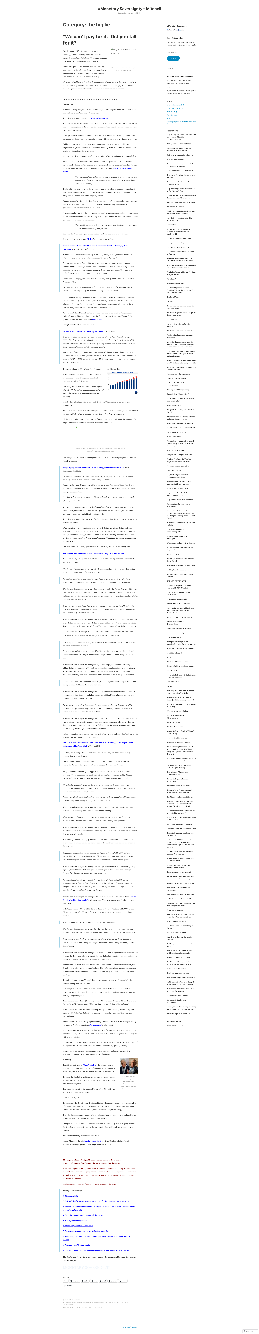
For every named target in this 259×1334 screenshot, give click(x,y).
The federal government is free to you (181, 565)
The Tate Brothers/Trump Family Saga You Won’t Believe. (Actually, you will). (181, 361)
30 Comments (69, 1307)
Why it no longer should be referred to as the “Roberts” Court (181, 189)
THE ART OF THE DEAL (176, 581)
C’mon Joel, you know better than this (181, 543)
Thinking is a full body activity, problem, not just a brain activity (179, 962)
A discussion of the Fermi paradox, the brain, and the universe (181, 989)
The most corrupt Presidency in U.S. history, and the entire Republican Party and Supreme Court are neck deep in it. (180, 750)
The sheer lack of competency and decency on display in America (179, 791)
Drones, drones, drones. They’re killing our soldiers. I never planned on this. (181, 1007)
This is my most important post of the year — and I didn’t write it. (181, 691)
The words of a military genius (178, 742)
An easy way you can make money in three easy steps (180, 307)
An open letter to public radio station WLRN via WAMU (180, 859)
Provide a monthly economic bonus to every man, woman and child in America (96, 1206)
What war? (171, 657)
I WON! (170, 301)
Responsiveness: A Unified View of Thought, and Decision (179, 866)
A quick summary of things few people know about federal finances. (181, 212)
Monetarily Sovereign (99, 118)
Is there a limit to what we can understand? (176, 384)
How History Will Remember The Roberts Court (179, 219)
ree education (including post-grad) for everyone (85, 1215)
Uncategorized (68, 1305)
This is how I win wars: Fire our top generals (178, 888)
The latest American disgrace (178, 973)
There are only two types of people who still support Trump (181, 368)
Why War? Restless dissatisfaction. (180, 499)
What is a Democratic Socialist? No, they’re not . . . (180, 548)
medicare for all (83, 1302)
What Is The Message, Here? (178, 488)
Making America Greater (176, 570)
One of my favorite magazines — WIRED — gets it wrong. (179, 766)
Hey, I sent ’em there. (175, 470)
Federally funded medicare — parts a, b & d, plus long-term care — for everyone (97, 1201)
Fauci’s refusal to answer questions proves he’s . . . (180, 336)
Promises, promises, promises (178, 466)
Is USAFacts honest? (174, 653)
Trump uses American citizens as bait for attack (181, 176)
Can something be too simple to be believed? (178, 505)
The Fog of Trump (173, 297)
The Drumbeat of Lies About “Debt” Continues (180, 575)
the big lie (124, 1302)
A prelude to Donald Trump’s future (180, 648)
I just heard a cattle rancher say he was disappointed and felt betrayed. (181, 196)
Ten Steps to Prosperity (112, 1302)
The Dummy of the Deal (176, 283)
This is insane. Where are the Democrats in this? (177, 773)
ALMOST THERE (173, 722)
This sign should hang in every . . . (179, 389)
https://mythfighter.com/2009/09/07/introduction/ (181, 123)
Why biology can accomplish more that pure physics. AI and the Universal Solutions (181, 137)
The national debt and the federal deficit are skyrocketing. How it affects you (93, 553)
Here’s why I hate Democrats (178, 247)
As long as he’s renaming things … (180, 155)
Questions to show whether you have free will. (180, 938)
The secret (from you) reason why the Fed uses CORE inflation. (181, 164)
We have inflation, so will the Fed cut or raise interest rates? (181, 676)
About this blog (172, 111)
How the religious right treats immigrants (175, 530)
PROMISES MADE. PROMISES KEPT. (181, 427)
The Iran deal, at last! (175, 726)
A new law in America (175, 910)
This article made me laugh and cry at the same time (181, 834)
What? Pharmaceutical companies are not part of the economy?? (181, 811)
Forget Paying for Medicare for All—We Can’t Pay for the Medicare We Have (93, 467)
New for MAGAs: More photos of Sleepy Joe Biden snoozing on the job (180, 698)
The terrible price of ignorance (178, 1013)
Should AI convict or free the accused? (181, 202)
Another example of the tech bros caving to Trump (179, 183)
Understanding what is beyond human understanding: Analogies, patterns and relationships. (181, 353)
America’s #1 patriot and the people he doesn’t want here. (181, 313)
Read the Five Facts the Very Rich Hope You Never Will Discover (179, 460)
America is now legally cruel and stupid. (177, 537)
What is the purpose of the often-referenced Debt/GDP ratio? (179, 586)
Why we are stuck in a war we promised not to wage (181, 705)
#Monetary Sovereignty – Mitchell (129, 8)
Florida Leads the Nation (176, 968)
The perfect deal (173, 554)
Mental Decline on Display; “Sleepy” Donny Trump (180, 732)
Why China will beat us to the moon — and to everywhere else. (181, 493)
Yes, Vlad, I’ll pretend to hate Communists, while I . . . (178, 475)
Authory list (170, 118)
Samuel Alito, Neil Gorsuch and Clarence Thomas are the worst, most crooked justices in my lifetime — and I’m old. (181, 514)
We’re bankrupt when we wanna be (180, 824)
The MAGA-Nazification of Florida (180, 797)
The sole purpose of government (179, 872)
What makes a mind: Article (177, 995)
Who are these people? (175, 159)
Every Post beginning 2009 (175, 105)
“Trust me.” (171, 279)
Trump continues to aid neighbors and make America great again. (181, 417)
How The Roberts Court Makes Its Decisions (178, 593)
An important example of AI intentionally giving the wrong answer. (181, 642)
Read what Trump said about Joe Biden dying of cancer (181, 273)
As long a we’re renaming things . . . (180, 143)
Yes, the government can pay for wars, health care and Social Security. (181, 877)
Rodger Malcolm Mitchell (73, 1300)
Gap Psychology (90, 1064)
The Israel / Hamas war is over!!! (179, 330)
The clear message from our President (181, 977)
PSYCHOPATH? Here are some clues (181, 894)
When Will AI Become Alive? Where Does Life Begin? (180, 399)
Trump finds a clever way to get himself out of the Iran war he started (181, 266)
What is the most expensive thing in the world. (180, 926)
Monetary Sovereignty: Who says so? (181, 883)
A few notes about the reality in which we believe (181, 523)
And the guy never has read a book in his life (180, 944)
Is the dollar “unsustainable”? (178, 599)
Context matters (173, 681)
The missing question (174, 405)
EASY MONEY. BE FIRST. (177, 432)
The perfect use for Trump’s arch (179, 617)
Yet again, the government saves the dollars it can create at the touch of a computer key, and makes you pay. (180, 344)
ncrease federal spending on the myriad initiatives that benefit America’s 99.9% (98, 1250)
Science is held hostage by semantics (180, 666)
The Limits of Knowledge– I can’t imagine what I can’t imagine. (179, 482)
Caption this (171, 224)
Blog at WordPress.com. (129, 1327)
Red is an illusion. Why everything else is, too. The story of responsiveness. (181, 983)
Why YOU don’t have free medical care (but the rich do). (181, 818)
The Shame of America (175, 206)
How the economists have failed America (176, 716)
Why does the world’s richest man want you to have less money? (181, 759)
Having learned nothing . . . (177, 242)
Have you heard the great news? (179, 374)
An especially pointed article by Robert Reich (178, 780)
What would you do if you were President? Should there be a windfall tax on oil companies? (181, 290)
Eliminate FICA (71, 1195)
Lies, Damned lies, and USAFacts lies (180, 170)
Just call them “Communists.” (178, 394)
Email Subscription (175, 38)
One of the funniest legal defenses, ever (181, 828)
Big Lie (90, 239)
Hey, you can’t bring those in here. (179, 454)
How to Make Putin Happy (176, 932)
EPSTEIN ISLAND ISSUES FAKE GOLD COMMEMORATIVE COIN (180, 259)
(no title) (170, 686)
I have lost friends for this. (176, 378)
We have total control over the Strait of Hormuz (180, 252)
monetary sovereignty (96, 1302)
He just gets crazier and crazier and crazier (179, 325)
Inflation (75, 1302)
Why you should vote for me (177, 738)
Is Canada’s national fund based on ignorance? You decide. (180, 852)
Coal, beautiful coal (174, 637)
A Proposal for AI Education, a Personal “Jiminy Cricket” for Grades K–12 (178, 231)
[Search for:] (177, 68)
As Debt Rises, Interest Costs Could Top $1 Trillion (83, 331)
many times (97, 319)
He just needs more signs (176, 633)
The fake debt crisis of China (177, 661)
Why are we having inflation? (178, 711)
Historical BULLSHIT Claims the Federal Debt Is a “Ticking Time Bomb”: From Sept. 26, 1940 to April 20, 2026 (180, 843)
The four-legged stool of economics (180, 423)
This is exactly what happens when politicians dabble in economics (179, 951)
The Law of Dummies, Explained (179, 957)
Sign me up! (173, 58)
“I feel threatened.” (174, 436)
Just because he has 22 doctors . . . (179, 603)
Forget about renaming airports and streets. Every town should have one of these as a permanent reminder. (181, 443)
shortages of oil (95, 1024)
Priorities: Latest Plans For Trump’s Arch (177, 622)
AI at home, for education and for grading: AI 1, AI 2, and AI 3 (179, 149)
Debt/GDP (68, 1302)
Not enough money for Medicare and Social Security (180, 559)
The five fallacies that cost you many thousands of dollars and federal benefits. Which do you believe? (180, 803)
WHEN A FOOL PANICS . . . (177, 921)
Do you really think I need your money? (176, 1001)
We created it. (172, 670)
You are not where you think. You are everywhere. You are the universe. (180, 915)
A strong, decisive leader (176, 450)
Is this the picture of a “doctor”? (179, 899)
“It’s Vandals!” (172, 319)
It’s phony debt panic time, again (179, 238)
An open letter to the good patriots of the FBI (180, 410)
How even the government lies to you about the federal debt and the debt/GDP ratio (180, 610)
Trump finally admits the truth (178, 785)
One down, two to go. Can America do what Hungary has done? (181, 904)
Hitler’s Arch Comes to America (179, 628)
